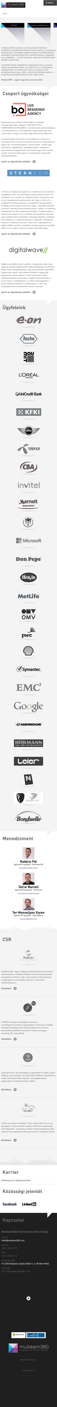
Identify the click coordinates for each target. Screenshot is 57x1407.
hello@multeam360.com (12, 1240)
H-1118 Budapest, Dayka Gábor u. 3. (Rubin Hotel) (25, 1264)
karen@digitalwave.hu (28, 919)
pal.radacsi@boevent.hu (28, 868)
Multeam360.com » (28, 1360)
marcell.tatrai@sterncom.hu (28, 894)
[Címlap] (13, 5)
